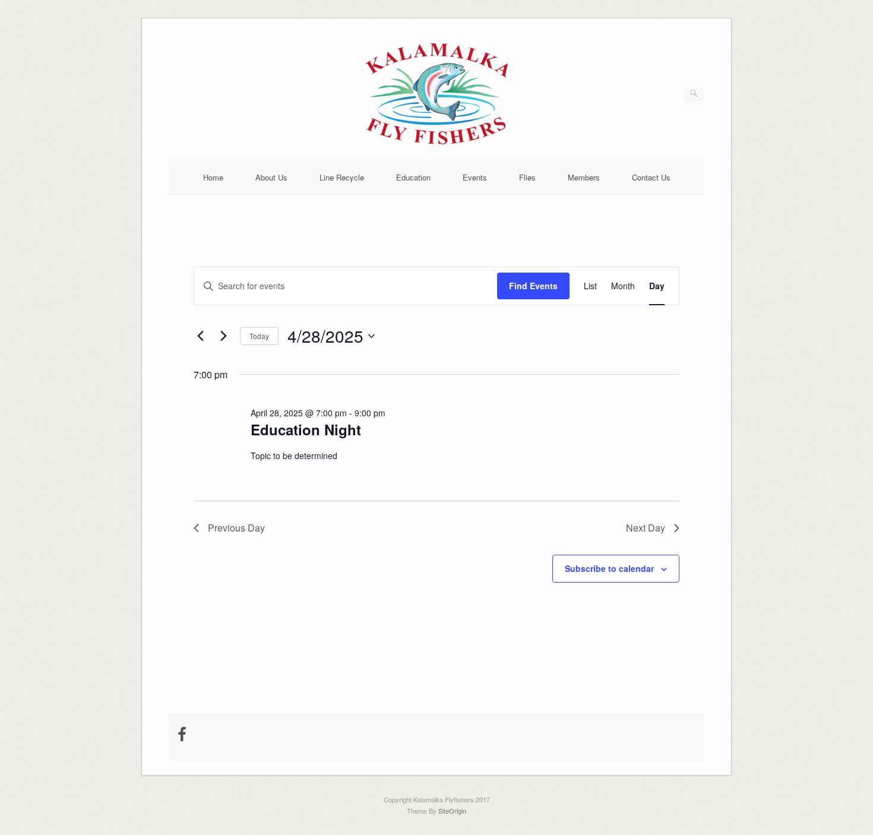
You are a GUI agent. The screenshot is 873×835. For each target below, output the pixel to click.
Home (213, 177)
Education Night (306, 429)
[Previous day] (201, 336)
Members (584, 177)
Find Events (533, 286)
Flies (527, 177)
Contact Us (651, 177)
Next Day (645, 527)
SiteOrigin (452, 810)
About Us (271, 177)
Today (259, 336)
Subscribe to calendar (609, 568)
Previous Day (236, 527)
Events (475, 177)
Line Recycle (342, 177)
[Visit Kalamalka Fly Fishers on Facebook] (182, 736)
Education (413, 177)
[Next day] (224, 336)
